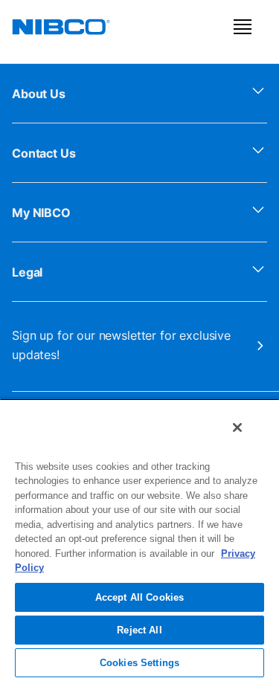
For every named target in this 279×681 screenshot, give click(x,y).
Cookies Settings (139, 662)
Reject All (139, 630)
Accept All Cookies (139, 597)
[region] (139, 539)
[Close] (237, 427)
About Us (38, 93)
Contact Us (44, 153)
